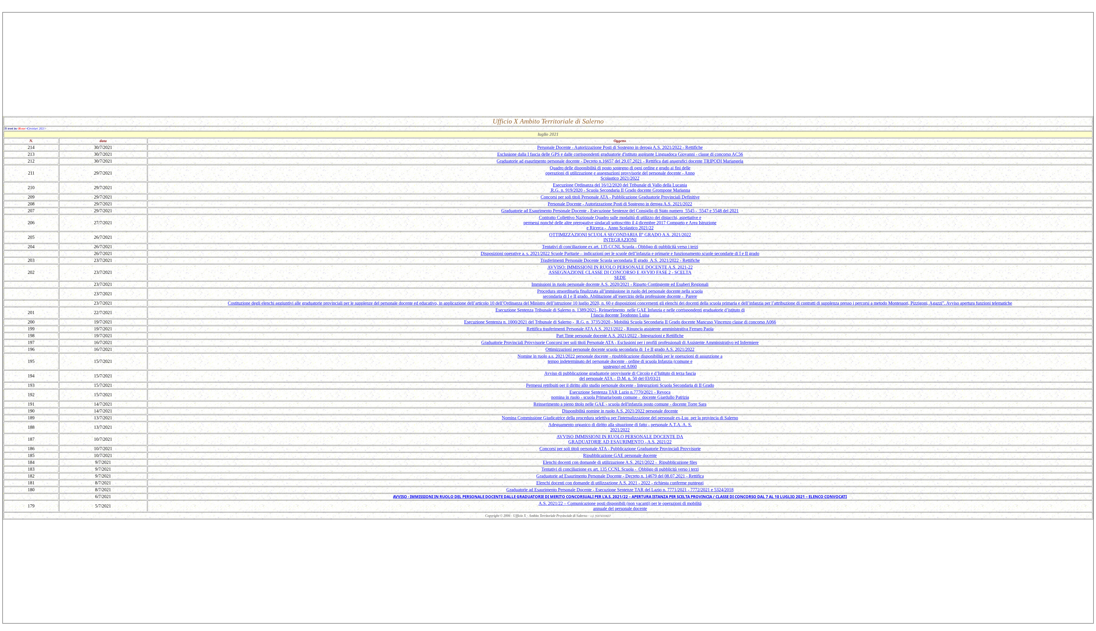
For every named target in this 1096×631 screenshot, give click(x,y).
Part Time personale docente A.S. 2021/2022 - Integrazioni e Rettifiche (620, 335)
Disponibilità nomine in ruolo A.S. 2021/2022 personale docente (620, 410)
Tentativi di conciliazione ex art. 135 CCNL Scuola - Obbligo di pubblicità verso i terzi (620, 246)
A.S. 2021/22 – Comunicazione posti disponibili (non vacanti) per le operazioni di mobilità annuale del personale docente (620, 506)
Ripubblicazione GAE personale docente (620, 455)
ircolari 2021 (36, 128)
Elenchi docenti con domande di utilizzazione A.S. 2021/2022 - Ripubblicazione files (620, 462)
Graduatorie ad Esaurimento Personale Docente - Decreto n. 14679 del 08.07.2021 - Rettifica (620, 476)
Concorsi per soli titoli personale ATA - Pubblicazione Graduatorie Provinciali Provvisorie (620, 448)
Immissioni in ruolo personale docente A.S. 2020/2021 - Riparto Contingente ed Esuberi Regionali (619, 284)
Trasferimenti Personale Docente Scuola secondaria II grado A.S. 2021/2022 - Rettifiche (620, 260)
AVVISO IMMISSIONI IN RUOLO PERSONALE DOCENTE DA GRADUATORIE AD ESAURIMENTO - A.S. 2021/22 (620, 439)
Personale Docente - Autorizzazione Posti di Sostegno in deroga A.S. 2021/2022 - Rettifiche (620, 147)
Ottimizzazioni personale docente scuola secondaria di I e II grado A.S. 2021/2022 (619, 349)
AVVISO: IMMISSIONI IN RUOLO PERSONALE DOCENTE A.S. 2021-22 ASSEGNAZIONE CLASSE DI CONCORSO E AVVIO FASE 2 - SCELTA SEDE (620, 272)
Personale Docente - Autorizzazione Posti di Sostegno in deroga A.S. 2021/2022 (620, 203)
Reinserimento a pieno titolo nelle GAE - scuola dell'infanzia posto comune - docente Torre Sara (619, 404)
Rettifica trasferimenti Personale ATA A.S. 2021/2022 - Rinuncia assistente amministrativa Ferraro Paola (620, 328)
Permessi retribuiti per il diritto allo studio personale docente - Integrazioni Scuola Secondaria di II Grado (620, 385)
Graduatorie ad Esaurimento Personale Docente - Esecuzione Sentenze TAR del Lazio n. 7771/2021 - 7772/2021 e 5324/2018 (620, 489)
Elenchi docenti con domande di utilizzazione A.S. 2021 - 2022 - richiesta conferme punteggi (620, 482)
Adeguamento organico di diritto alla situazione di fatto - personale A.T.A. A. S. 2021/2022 (620, 427)
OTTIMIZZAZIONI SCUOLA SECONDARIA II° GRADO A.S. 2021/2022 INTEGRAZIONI (620, 237)
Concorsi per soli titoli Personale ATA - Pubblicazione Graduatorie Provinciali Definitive (620, 197)
